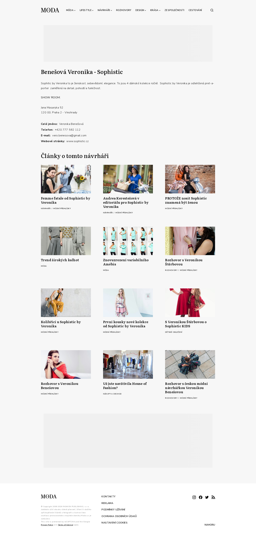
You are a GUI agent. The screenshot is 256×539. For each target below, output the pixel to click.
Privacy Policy (47, 525)
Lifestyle (86, 10)
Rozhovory (123, 10)
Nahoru (210, 524)
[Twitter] (207, 498)
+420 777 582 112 (67, 130)
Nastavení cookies (114, 522)
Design (139, 10)
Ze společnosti (174, 10)
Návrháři (104, 10)
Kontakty (108, 496)
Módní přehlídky (62, 208)
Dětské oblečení (173, 332)
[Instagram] (194, 498)
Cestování (195, 10)
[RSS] (213, 498)
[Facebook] (200, 498)
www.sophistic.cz (77, 141)
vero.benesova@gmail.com (69, 135)
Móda (70, 10)
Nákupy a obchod (112, 394)
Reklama (107, 503)
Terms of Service (65, 525)
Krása (154, 10)
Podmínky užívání (113, 509)
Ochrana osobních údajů (119, 516)
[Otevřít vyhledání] (212, 10)
